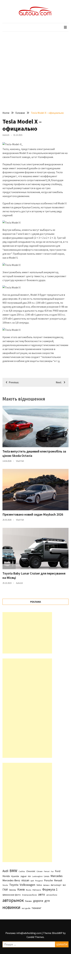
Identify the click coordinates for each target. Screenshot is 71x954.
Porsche (48, 880)
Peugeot (39, 880)
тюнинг (36, 908)
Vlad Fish (20, 461)
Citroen (39, 871)
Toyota (13, 885)
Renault (58, 880)
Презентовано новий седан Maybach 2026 (32, 514)
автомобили (51, 895)
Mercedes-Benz (11, 880)
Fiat (52, 871)
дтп (47, 901)
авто (41, 894)
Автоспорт (56, 884)
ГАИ (5, 889)
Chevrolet (30, 871)
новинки (11, 907)
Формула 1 (49, 889)
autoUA (5, 135)
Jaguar (23, 876)
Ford (57, 871)
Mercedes (57, 876)
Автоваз (46, 885)
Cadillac (22, 871)
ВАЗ (64, 885)
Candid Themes (35, 937)
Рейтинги (37, 890)
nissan (25, 880)
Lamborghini (37, 876)
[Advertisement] (35, 68)
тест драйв (26, 908)
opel (32, 880)
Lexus (46, 876)
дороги (38, 901)
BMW (13, 870)
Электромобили (29, 895)
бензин (28, 901)
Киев (21, 889)
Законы (12, 889)
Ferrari (47, 871)
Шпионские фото (11, 894)
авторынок (13, 900)
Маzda (28, 890)
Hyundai (15, 876)
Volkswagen (27, 885)
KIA (29, 876)
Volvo (39, 884)
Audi (5, 871)
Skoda (5, 885)
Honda (6, 876)
